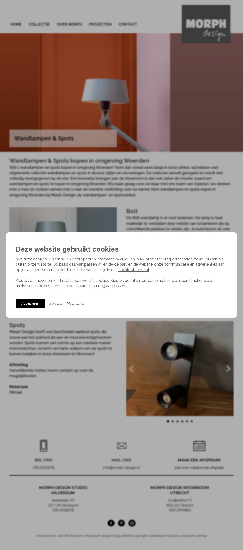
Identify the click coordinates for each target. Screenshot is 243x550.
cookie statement (133, 270)
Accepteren (30, 303)
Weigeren (55, 303)
